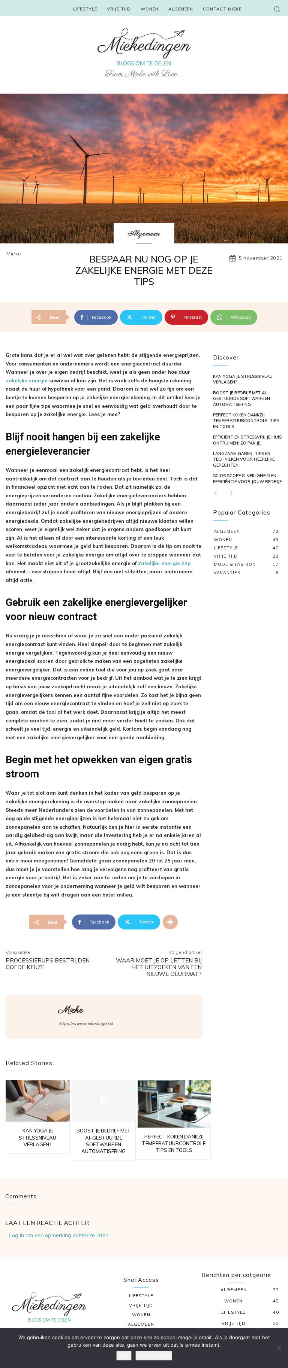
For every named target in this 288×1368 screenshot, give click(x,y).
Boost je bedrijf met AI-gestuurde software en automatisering (241, 398)
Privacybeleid (153, 1356)
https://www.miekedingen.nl (85, 1023)
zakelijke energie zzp (164, 563)
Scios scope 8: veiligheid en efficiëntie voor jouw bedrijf (247, 478)
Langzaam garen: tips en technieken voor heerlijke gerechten (243, 459)
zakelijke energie (27, 380)
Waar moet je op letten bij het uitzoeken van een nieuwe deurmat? (159, 967)
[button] (277, 9)
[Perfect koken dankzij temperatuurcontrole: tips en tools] (174, 1104)
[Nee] (278, 1348)
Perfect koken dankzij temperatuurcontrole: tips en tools (174, 1143)
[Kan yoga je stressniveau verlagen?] (38, 1101)
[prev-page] (217, 493)
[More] (170, 921)
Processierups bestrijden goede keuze (48, 964)
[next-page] (229, 493)
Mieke (13, 254)
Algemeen (144, 234)
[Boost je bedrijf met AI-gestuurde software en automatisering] (104, 1101)
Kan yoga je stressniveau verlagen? (37, 1137)
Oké (124, 1356)
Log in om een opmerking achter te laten (58, 1235)
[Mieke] (32, 1017)
